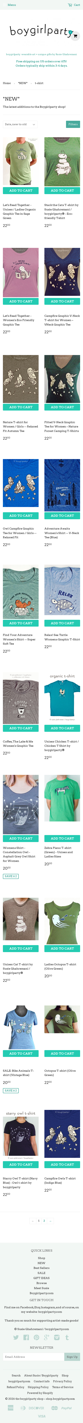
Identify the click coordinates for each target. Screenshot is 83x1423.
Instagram (48, 1307)
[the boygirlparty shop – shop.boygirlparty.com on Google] (47, 1338)
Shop (41, 1258)
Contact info (42, 1381)
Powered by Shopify (40, 1393)
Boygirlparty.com (41, 1293)
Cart (76, 4)
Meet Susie (41, 1288)
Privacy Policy (62, 1381)
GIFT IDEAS (41, 1278)
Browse (41, 1283)
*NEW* (22, 83)
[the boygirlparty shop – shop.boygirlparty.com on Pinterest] (36, 1338)
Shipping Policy (38, 1387)
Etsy (37, 1307)
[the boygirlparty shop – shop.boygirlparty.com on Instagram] (57, 1338)
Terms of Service (62, 1387)
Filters (73, 124)
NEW (41, 1263)
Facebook (26, 1307)
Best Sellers (41, 1267)
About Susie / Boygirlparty (41, 1375)
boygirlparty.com (50, 1311)
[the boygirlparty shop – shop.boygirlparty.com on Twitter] (16, 1338)
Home (7, 83)
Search (16, 1375)
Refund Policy (15, 1387)
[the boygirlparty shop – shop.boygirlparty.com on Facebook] (26, 1338)
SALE (41, 1273)
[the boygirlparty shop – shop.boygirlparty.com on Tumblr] (67, 1338)
